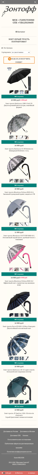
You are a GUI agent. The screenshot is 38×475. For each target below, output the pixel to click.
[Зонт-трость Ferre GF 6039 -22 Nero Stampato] (19, 301)
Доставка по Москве (27, 431)
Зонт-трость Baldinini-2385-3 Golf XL (19, 103)
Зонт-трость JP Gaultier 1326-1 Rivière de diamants (19, 414)
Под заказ (20, 406)
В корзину (20, 96)
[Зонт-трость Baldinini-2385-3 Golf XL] (19, 78)
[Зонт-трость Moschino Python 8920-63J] (19, 256)
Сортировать (6, 52)
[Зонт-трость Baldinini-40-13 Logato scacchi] (19, 345)
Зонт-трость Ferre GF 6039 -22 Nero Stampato (19, 326)
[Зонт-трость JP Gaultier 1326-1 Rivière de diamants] (19, 388)
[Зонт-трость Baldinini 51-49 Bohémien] (19, 124)
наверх (32, 473)
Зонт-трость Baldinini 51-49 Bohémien (19, 149)
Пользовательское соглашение (19, 439)
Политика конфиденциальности (19, 452)
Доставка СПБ (15, 435)
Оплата (25, 435)
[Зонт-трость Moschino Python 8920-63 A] (19, 167)
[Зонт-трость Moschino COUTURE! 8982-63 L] (19, 211)
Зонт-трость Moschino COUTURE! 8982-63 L (19, 236)
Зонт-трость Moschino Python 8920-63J (19, 281)
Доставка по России (10, 431)
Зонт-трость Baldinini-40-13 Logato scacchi (19, 370)
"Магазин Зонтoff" (22, 462)
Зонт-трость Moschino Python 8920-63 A (19, 192)
